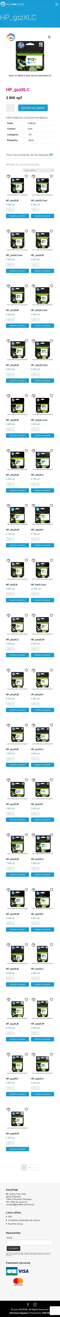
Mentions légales (19, 1313)
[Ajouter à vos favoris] (27, 176)
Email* (10, 1238)
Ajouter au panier (33, 108)
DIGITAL (46, 1313)
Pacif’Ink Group (15, 1224)
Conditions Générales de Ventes (24, 1220)
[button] (49, 37)
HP (30, 134)
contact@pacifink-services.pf (20, 1204)
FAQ (10, 1217)
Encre (31, 140)
